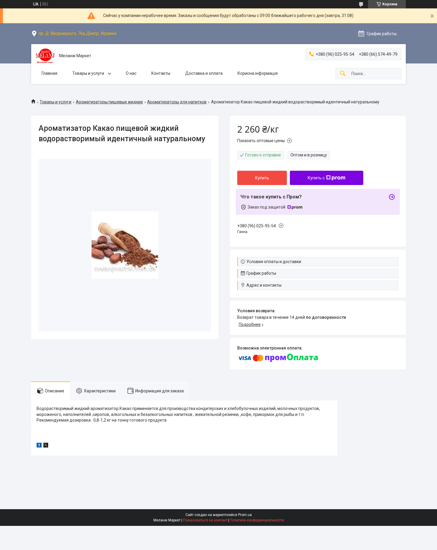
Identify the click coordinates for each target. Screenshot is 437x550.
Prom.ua (245, 515)
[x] (45, 446)
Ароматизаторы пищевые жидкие (109, 102)
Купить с (316, 177)
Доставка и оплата (204, 73)
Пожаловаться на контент (205, 520)
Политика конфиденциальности (257, 520)
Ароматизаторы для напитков (177, 102)
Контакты (160, 73)
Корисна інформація (258, 73)
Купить (262, 177)
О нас (131, 73)
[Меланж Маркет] (45, 56)
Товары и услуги (88, 73)
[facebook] (39, 446)
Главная (49, 73)
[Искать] (343, 73)
